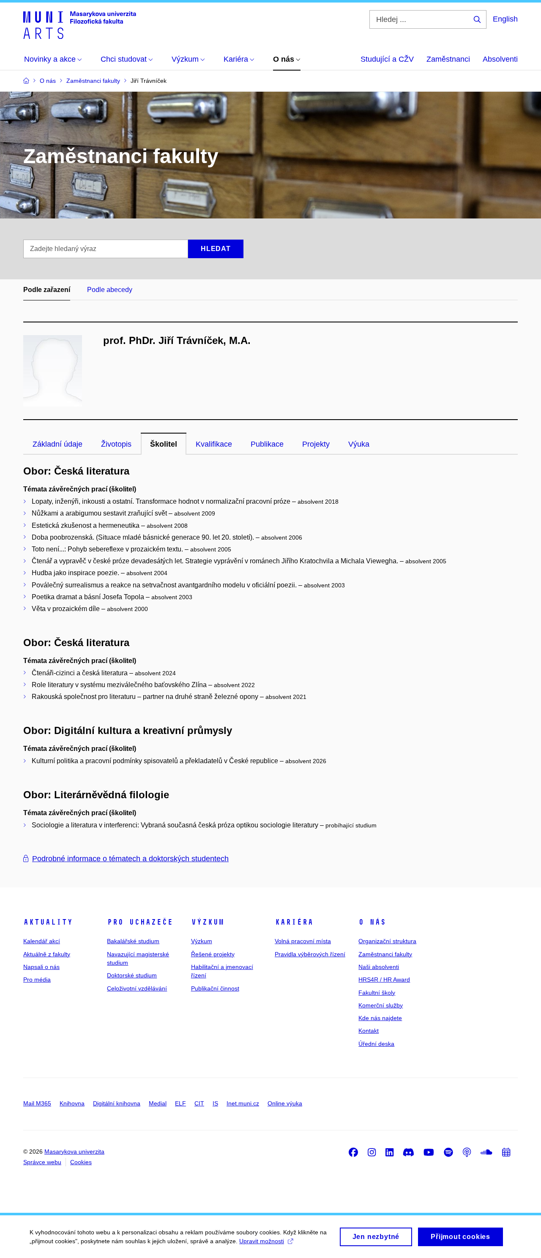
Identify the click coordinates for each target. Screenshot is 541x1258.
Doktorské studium (132, 975)
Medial (158, 1103)
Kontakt (368, 1030)
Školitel (163, 444)
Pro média (37, 979)
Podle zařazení (46, 289)
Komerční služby (380, 1005)
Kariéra (294, 922)
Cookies (81, 1162)
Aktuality (48, 922)
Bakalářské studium (133, 941)
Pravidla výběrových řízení (310, 954)
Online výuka (285, 1103)
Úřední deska (376, 1043)
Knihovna (72, 1103)
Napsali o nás (41, 966)
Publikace (267, 444)
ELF (180, 1103)
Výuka (358, 444)
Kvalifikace (214, 444)
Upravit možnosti (261, 1241)
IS (215, 1103)
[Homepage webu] (79, 24)
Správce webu (42, 1162)
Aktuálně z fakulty (46, 954)
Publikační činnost (215, 988)
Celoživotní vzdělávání (137, 988)
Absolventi (500, 59)
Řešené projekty (213, 954)
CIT (199, 1103)
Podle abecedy (109, 289)
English (505, 19)
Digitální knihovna (116, 1103)
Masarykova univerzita (74, 1151)
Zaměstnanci (448, 59)
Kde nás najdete (380, 1018)
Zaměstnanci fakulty (385, 954)
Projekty (316, 444)
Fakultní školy (376, 992)
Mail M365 (37, 1103)
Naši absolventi (378, 966)
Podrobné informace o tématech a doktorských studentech (130, 858)
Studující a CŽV (387, 59)
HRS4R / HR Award (384, 979)
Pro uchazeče (140, 922)
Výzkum (207, 922)
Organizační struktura (387, 941)
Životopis (116, 444)
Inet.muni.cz (243, 1103)
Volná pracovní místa (303, 941)
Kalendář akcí (41, 941)
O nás (372, 922)
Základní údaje (57, 444)
